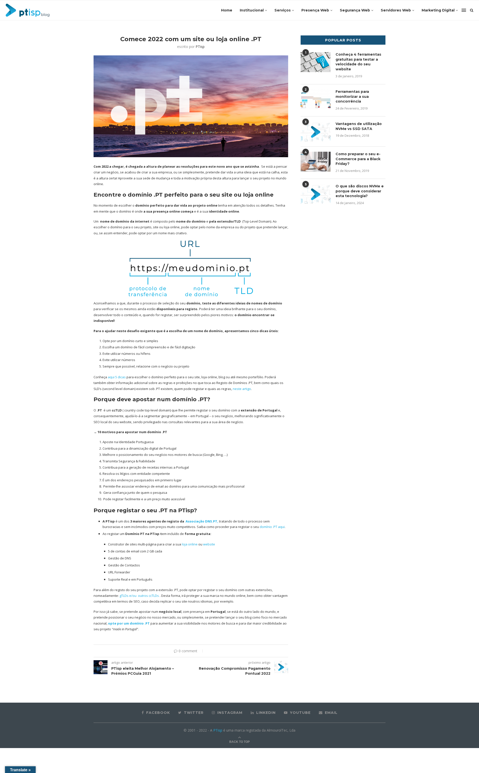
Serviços (282, 10)
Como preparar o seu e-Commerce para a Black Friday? (358, 159)
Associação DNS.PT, (201, 521)
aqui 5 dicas (117, 377)
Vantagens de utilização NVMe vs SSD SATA (359, 126)
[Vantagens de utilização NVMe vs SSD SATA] (316, 131)
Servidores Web (396, 10)
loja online (189, 544)
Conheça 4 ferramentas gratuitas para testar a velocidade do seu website (358, 61)
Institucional (252, 10)
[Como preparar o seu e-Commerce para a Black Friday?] (316, 162)
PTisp (200, 46)
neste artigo (242, 388)
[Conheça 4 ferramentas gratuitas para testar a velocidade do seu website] (316, 62)
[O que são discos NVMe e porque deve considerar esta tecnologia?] (316, 194)
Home (226, 10)
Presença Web (315, 10)
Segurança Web (355, 10)
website (209, 544)
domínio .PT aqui (272, 526)
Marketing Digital (438, 10)
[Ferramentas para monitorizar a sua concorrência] (316, 99)
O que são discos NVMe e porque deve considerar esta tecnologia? (360, 191)
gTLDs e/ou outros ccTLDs (139, 595)
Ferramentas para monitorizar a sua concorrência (352, 96)
